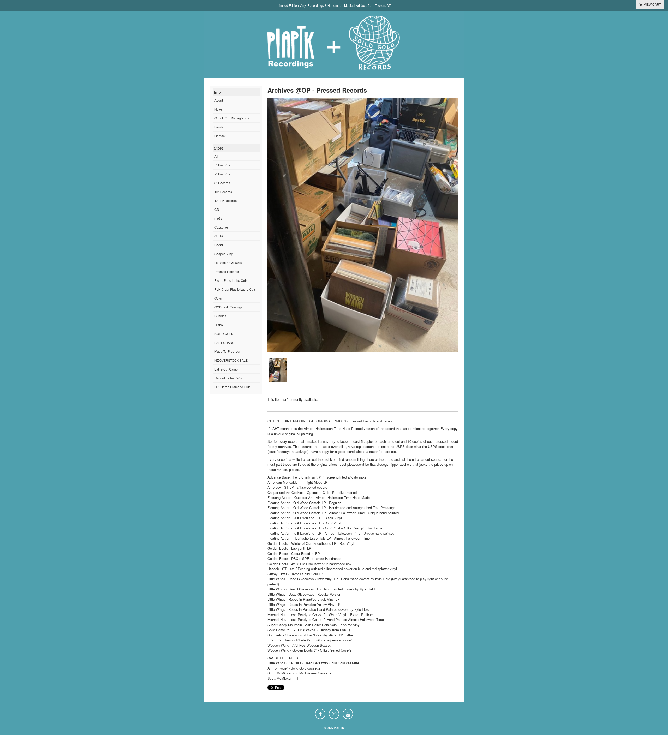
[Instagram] (334, 714)
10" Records (223, 191)
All (216, 156)
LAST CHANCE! (225, 342)
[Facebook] (320, 714)
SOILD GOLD (224, 333)
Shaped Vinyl (224, 254)
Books (218, 245)
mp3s (218, 218)
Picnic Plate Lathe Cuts (230, 280)
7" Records (222, 174)
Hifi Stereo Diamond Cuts (232, 387)
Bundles (220, 316)
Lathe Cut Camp (226, 369)
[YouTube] (348, 714)
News (218, 109)
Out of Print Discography (231, 118)
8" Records (222, 183)
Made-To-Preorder (227, 351)
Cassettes (221, 227)
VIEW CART (652, 4)
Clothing (220, 236)
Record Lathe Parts (228, 378)
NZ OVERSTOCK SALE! (231, 360)
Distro (218, 324)
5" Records (222, 165)
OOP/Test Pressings (228, 307)
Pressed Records (226, 271)
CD (216, 209)
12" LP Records (225, 200)
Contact (219, 136)
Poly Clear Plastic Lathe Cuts (235, 289)
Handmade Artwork (228, 262)
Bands (219, 127)
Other (218, 298)
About (218, 100)
